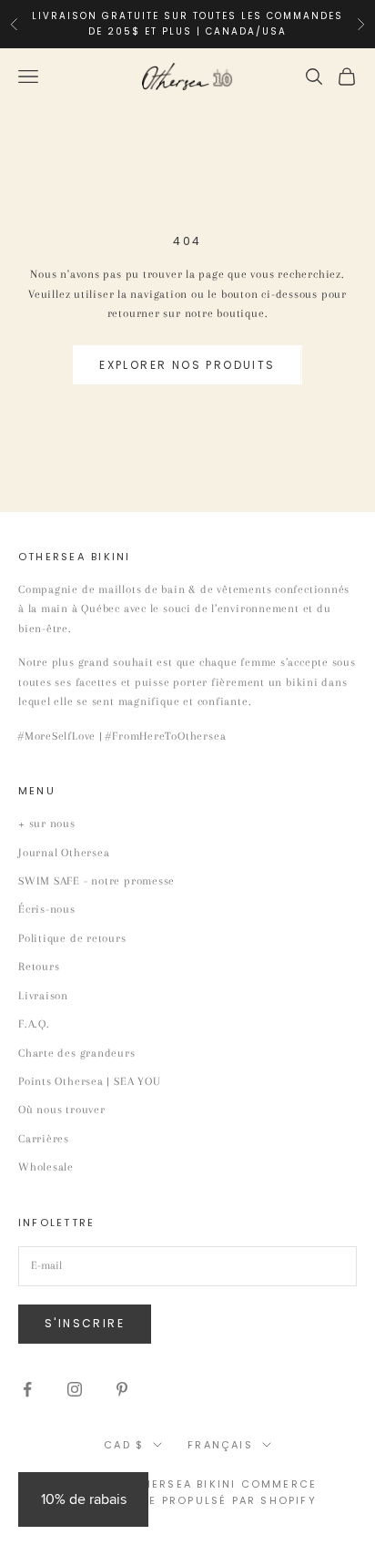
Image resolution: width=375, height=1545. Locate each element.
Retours (38, 966)
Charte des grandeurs (77, 1053)
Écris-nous (47, 909)
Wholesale (46, 1167)
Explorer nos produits (187, 365)
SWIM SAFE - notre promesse (96, 881)
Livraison (43, 995)
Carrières (43, 1138)
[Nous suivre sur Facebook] (27, 1389)
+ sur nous (47, 823)
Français (220, 1445)
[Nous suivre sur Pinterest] (122, 1389)
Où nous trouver (62, 1109)
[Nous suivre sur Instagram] (75, 1389)
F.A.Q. (34, 1024)
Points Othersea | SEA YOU (89, 1081)
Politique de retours (72, 938)
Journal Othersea (63, 852)
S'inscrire (85, 1323)
